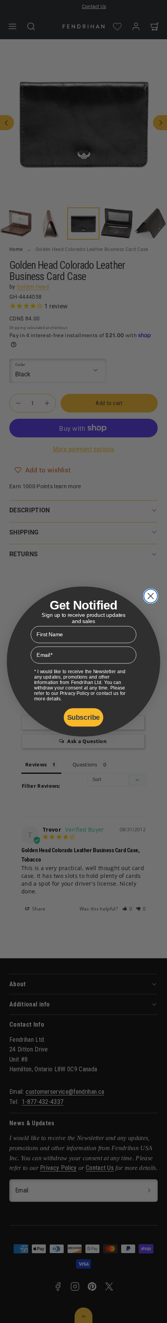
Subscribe (83, 717)
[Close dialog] (150, 596)
